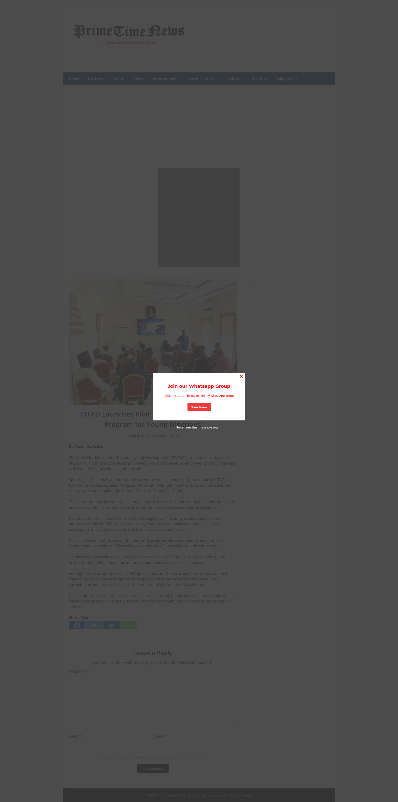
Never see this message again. (199, 427)
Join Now (199, 407)
